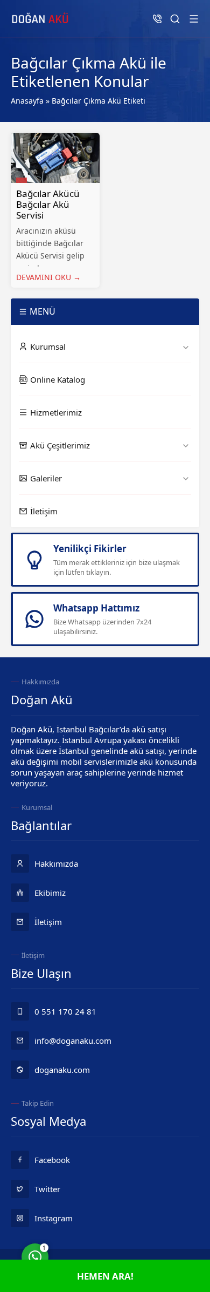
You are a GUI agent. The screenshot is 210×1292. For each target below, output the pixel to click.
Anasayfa (27, 101)
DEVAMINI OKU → (48, 277)
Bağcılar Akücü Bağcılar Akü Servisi (48, 204)
